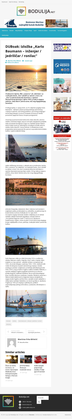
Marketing (21, 2)
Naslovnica (5, 30)
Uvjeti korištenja (13, 2)
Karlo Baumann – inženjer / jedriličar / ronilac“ (30, 321)
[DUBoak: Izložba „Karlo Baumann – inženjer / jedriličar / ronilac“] (26, 78)
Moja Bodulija (19, 30)
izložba (14, 321)
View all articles (24, 342)
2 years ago (28, 61)
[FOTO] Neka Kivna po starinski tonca (25, 368)
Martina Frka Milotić (14, 61)
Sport (35, 30)
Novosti (11, 30)
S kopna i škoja (28, 30)
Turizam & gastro (62, 30)
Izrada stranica (47, 415)
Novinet (31, 415)
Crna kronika (52, 30)
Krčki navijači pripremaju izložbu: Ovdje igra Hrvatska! (39, 369)
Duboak (8, 321)
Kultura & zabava (42, 30)
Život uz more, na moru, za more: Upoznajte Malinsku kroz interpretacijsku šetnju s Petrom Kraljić (11, 372)
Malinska (8, 324)
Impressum (4, 2)
